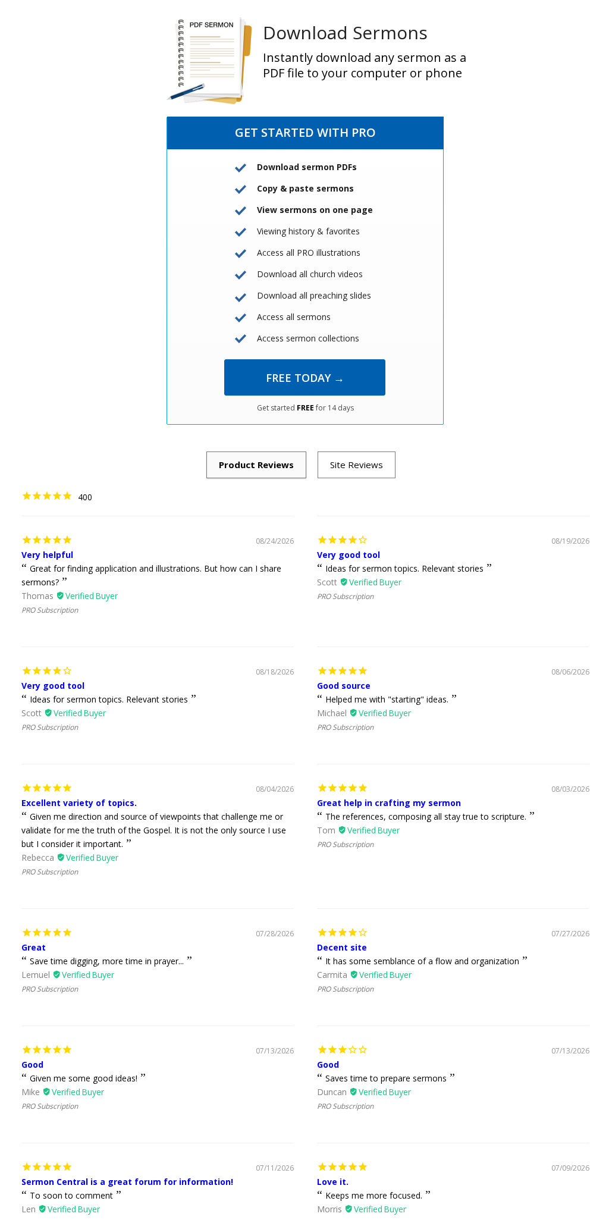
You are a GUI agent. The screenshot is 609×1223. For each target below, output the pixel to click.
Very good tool (348, 554)
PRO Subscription (49, 610)
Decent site (342, 947)
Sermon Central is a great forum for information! (127, 1181)
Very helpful (47, 554)
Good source (344, 685)
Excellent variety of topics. (79, 802)
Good (32, 1064)
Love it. (333, 1181)
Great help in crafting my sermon (389, 802)
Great (33, 947)
